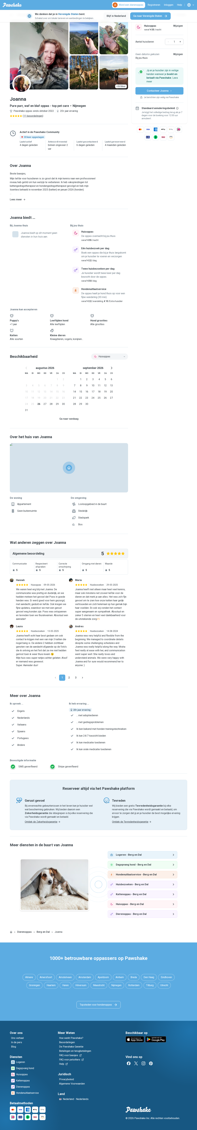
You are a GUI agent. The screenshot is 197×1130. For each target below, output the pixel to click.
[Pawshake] (12, 5)
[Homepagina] (11, 932)
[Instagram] (143, 1063)
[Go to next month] (111, 368)
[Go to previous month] (26, 368)
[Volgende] (82, 678)
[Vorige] (55, 678)
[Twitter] (136, 1063)
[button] (159, 76)
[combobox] (109, 356)
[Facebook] (129, 1063)
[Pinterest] (151, 1063)
